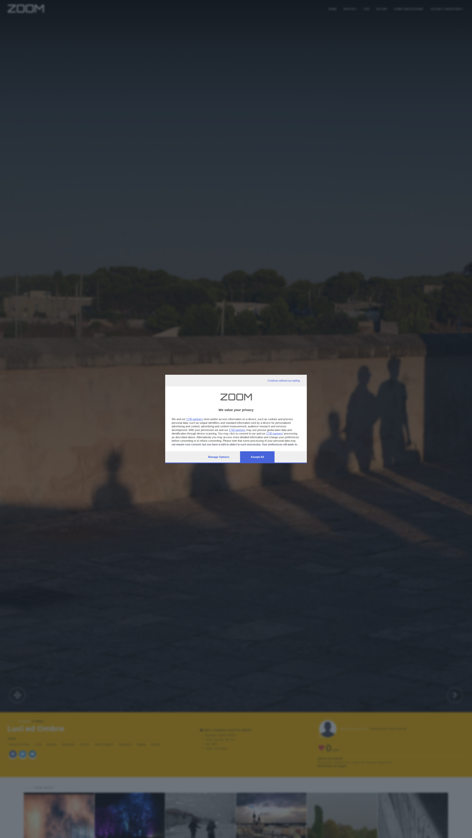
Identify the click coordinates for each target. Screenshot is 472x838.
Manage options (218, 456)
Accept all (257, 456)
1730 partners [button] (194, 419)
